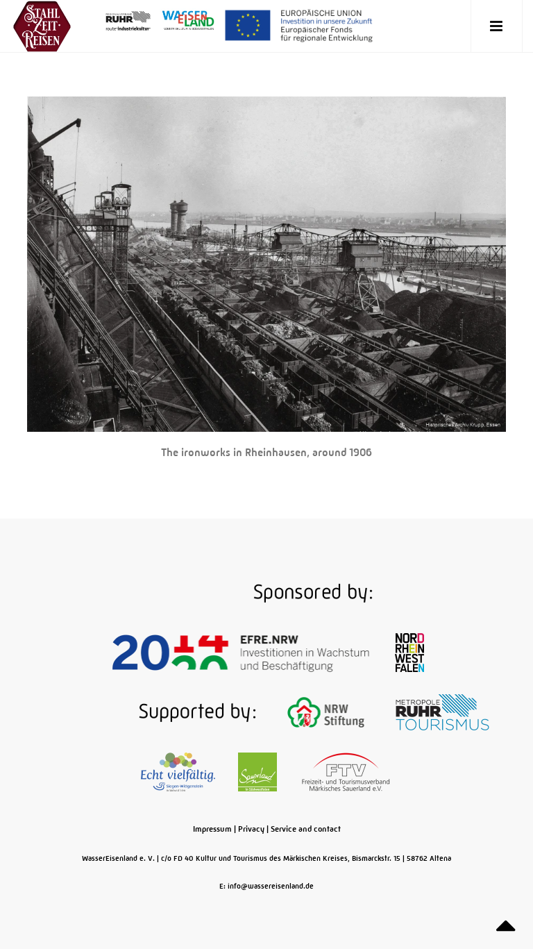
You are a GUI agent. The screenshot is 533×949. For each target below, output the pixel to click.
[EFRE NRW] (242, 652)
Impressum (212, 829)
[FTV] (346, 771)
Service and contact (306, 829)
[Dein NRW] (409, 652)
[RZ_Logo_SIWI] (179, 771)
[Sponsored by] (267, 592)
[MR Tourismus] (442, 711)
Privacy (251, 829)
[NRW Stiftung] (327, 711)
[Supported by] (151, 711)
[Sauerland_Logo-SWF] (258, 771)
